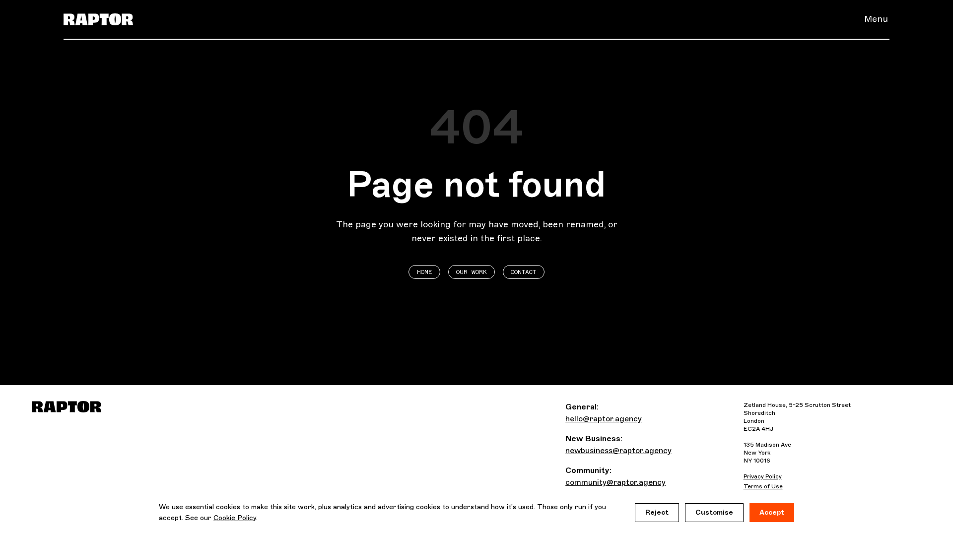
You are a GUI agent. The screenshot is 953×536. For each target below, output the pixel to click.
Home (424, 271)
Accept (771, 512)
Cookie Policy (234, 518)
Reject (657, 512)
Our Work (471, 271)
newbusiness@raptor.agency (618, 450)
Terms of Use (763, 486)
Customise (714, 512)
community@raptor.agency (615, 482)
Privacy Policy (763, 476)
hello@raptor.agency (603, 418)
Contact (523, 271)
